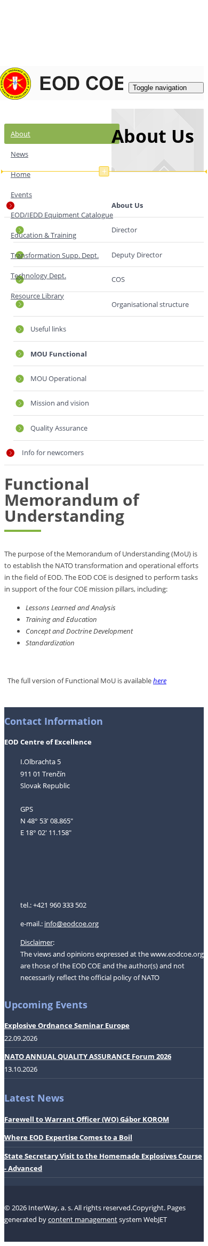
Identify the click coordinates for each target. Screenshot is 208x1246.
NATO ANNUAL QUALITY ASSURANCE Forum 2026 (87, 1056)
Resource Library (37, 296)
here (159, 680)
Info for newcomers (53, 452)
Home (20, 174)
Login (13, 17)
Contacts (49, 44)
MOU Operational (58, 378)
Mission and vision (59, 403)
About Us (152, 136)
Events (21, 194)
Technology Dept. (38, 275)
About (20, 134)
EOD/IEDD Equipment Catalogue (62, 215)
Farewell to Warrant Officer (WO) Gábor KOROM (86, 1119)
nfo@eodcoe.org (72, 923)
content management (82, 1219)
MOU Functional (58, 354)
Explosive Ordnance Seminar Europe (67, 1025)
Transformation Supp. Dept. (55, 255)
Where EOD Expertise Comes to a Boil (68, 1137)
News (19, 154)
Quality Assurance (58, 428)
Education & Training (43, 235)
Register (41, 17)
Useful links (48, 329)
